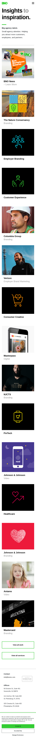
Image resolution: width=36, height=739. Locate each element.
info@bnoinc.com (9, 677)
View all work (18, 645)
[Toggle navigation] (33, 3)
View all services (18, 656)
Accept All (18, 726)
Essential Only (18, 731)
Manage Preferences (18, 735)
